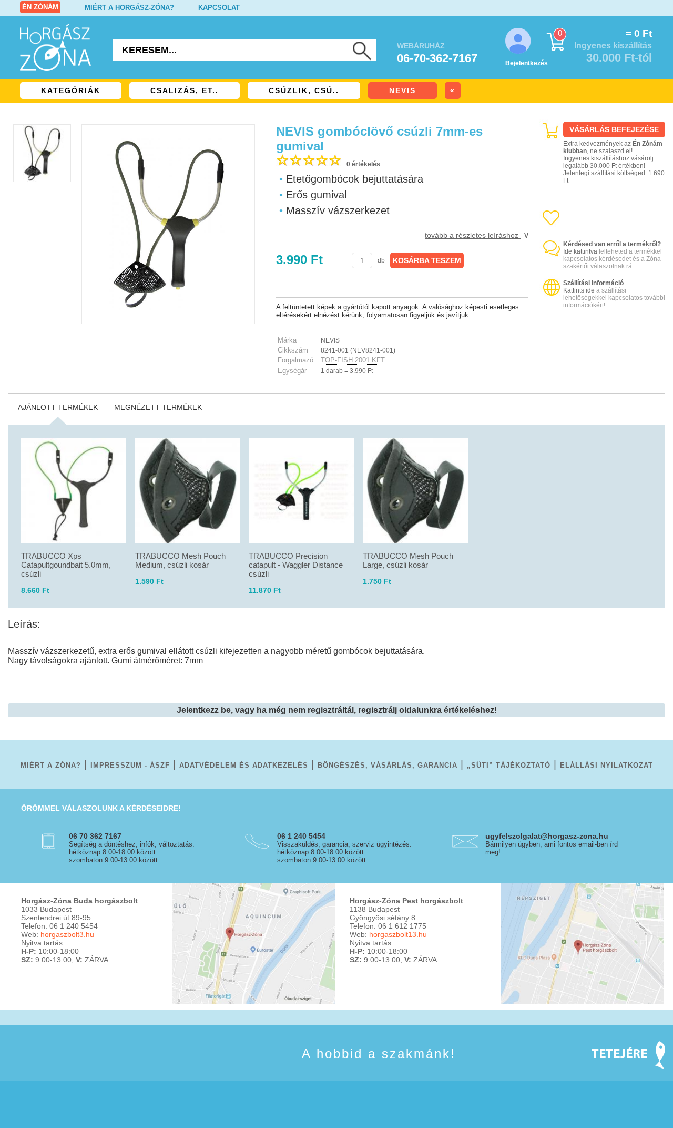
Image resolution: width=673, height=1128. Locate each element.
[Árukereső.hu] (602, 366)
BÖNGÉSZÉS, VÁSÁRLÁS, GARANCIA (387, 765)
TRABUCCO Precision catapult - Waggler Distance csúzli (296, 564)
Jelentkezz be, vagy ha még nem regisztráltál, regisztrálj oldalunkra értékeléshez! (337, 710)
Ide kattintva (580, 251)
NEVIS (402, 90)
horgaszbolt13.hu (398, 934)
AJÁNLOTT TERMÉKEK (58, 407)
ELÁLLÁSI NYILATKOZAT (606, 765)
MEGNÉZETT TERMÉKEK (158, 407)
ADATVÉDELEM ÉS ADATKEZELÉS (243, 765)
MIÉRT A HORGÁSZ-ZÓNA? (129, 8)
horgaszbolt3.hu (67, 934)
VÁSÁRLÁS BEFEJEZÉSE (614, 129)
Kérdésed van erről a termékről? (612, 244)
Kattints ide (579, 290)
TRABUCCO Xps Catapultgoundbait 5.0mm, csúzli (66, 564)
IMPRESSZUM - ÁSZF (130, 765)
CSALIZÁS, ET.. (184, 90)
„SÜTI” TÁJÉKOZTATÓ (508, 765)
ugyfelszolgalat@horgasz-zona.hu (546, 836)
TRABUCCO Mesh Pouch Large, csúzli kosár (408, 560)
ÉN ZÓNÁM (40, 7)
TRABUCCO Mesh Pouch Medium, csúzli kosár (180, 560)
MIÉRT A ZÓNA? (51, 765)
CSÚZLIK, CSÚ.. (304, 90)
